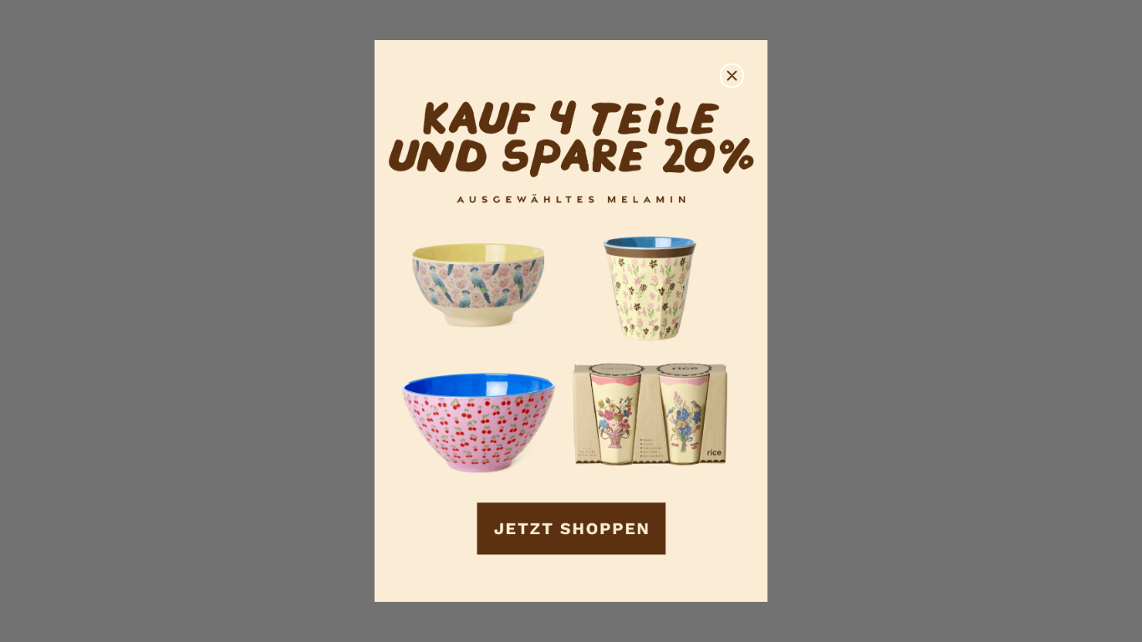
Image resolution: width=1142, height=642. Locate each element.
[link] (571, 321)
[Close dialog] (731, 75)
